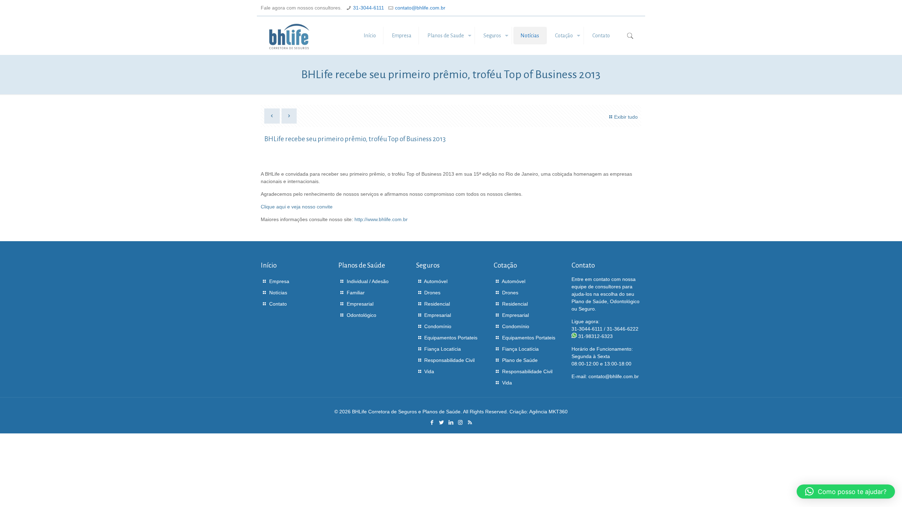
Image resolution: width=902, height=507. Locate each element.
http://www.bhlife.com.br (381, 219)
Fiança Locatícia (442, 349)
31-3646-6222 (622, 329)
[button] (846, 491)
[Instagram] (460, 422)
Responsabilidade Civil (449, 360)
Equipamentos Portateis (450, 337)
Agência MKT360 (548, 411)
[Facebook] (431, 422)
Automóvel (435, 281)
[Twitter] (441, 422)
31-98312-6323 (595, 336)
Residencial (437, 304)
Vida (429, 371)
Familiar (356, 292)
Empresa (279, 281)
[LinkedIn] (451, 422)
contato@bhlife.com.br (420, 8)
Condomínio (437, 326)
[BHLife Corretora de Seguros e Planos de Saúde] (289, 35)
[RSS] (470, 422)
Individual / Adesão (368, 281)
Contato (278, 304)
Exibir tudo (626, 117)
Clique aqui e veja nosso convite (297, 206)
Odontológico (361, 315)
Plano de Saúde (520, 360)
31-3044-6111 (368, 8)
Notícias (278, 292)
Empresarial (360, 304)
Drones (432, 292)
